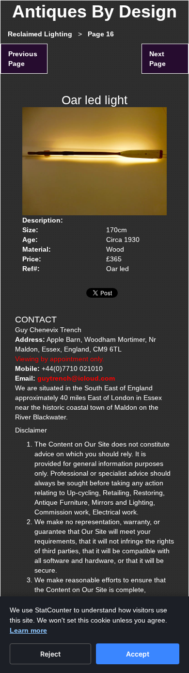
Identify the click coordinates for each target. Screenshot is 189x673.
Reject (50, 654)
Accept (137, 654)
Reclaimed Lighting (40, 34)
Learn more (28, 630)
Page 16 (101, 34)
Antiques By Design (94, 11)
